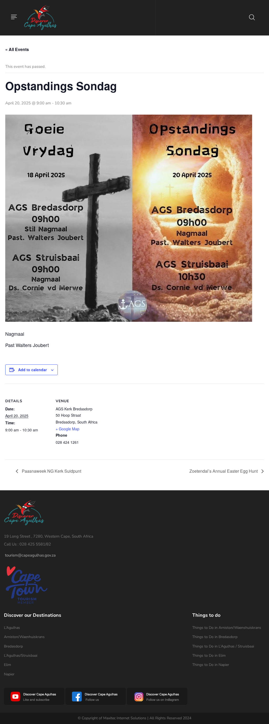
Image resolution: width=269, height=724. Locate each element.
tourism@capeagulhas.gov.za (30, 555)
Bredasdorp (13, 646)
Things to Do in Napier (210, 664)
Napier (9, 674)
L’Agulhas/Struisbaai (20, 655)
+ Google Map (67, 428)
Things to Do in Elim (209, 655)
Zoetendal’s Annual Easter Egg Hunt (224, 471)
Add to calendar (32, 369)
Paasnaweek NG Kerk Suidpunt (51, 471)
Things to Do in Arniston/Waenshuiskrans (226, 627)
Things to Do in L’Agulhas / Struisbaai (223, 646)
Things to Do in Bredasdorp (214, 636)
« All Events (17, 49)
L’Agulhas (12, 627)
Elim (7, 664)
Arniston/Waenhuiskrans (24, 636)
